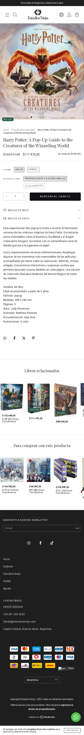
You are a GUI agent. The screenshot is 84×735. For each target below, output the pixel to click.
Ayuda (7, 588)
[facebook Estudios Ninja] (41, 543)
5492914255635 (13, 606)
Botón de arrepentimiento (42, 709)
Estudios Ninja (11, 573)
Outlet (7, 581)
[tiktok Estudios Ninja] (52, 543)
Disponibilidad (11, 179)
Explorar (8, 566)
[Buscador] (15, 15)
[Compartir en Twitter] (24, 338)
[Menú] (7, 15)
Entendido (72, 730)
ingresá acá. (67, 705)
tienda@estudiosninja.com (19, 621)
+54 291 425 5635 (14, 614)
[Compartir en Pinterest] (33, 338)
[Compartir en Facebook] (15, 338)
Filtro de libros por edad (23, 130)
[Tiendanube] (42, 717)
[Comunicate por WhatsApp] (76, 717)
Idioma (7, 170)
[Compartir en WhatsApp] (5, 338)
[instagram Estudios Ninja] (29, 543)
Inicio (6, 130)
